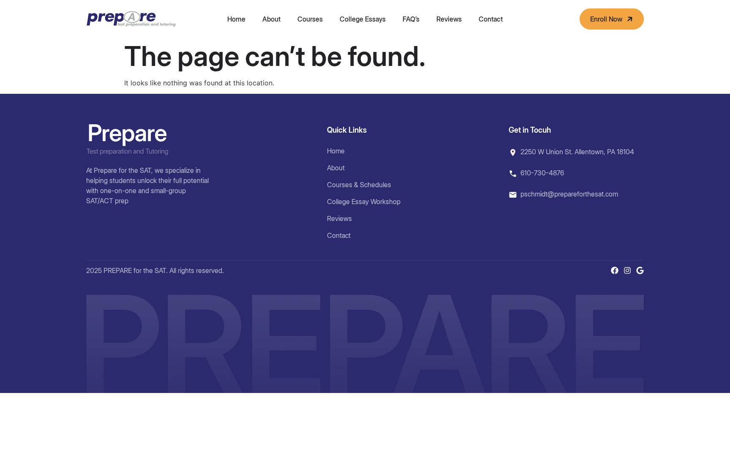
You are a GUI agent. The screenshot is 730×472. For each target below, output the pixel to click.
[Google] (640, 270)
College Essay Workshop (363, 201)
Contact (491, 19)
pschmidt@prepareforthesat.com (569, 194)
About (271, 19)
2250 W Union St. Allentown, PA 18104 (577, 151)
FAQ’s (411, 19)
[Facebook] (614, 270)
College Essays (363, 19)
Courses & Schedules (359, 184)
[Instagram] (627, 270)
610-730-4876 (542, 173)
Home (236, 19)
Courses (310, 19)
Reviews (449, 19)
